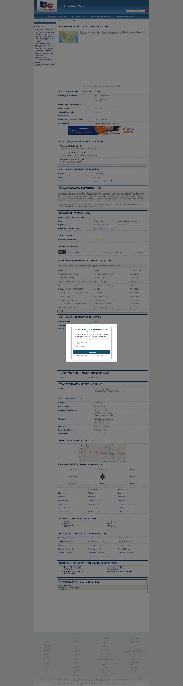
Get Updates (91, 352)
